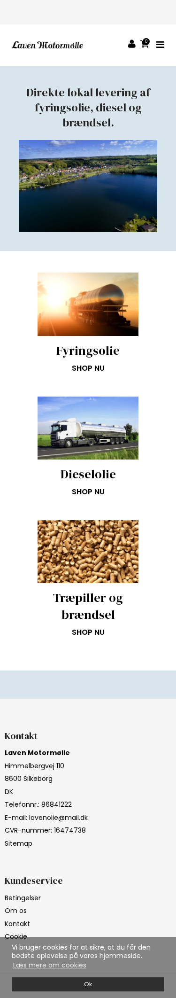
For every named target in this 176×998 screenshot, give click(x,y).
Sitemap (18, 843)
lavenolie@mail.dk (58, 817)
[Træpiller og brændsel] (88, 551)
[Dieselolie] (88, 428)
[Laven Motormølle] (48, 44)
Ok (88, 984)
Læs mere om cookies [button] (49, 965)
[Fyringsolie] (88, 304)
